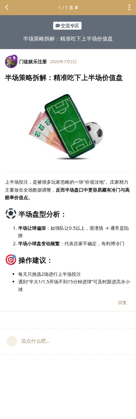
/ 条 (66, 7)
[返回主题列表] (6, 7)
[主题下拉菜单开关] (129, 7)
